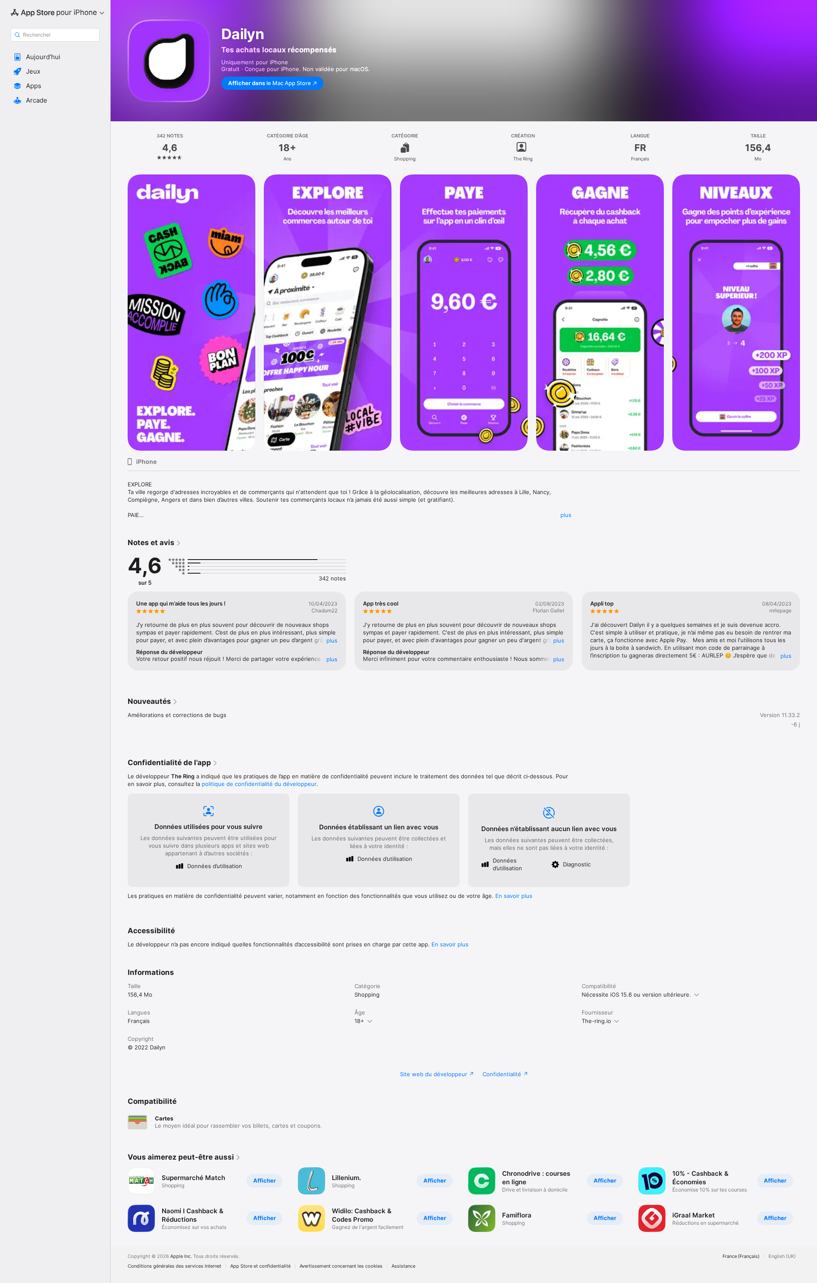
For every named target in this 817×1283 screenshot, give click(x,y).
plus (565, 514)
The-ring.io (596, 1020)
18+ (359, 1020)
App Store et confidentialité (260, 1266)
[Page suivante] (808, 312)
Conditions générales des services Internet (174, 1266)
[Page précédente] (119, 312)
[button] (55, 57)
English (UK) (782, 1256)
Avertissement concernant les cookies (341, 1266)
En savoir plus (513, 895)
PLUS (331, 640)
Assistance (403, 1266)
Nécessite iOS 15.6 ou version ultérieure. (636, 994)
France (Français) (741, 1256)
